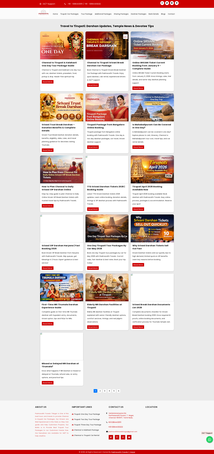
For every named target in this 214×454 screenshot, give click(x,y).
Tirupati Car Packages (69, 14)
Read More (47, 82)
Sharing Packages (121, 14)
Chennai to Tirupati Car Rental (86, 435)
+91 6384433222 (115, 427)
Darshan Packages (138, 14)
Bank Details (154, 14)
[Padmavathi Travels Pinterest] (172, 3)
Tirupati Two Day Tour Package (87, 419)
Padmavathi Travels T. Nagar (123, 452)
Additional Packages (103, 14)
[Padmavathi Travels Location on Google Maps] (177, 3)
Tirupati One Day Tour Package (87, 414)
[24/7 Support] (209, 439)
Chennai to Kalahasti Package (86, 430)
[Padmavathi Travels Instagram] (162, 3)
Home (55, 14)
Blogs (163, 14)
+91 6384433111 (114, 422)
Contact (171, 14)
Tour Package (86, 14)
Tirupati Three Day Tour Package (87, 425)
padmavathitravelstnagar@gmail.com (122, 432)
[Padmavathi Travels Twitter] (167, 3)
